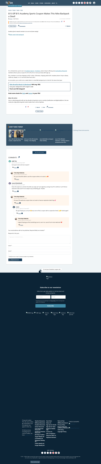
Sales (18, 10)
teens (30, 93)
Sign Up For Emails (51, 424)
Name (10, 245)
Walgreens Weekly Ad (40, 441)
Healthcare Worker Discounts (40, 432)
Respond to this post (13, 233)
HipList (68, 26)
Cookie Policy (28, 435)
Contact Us (49, 431)
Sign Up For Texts (50, 426)
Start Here (49, 421)
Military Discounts (40, 422)
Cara (11, 19)
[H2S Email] (66, 21)
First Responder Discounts (39, 429)
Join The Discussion (39, 152)
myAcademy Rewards (61, 71)
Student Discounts (40, 424)
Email (10, 251)
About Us (48, 422)
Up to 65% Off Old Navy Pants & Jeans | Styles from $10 (16, 139)
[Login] (94, 3)
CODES (36, 3)
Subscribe (50, 306)
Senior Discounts (39, 426)
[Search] (56, 3)
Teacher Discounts (40, 421)
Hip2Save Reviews (51, 437)
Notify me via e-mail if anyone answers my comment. (21, 256)
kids (23, 93)
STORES (41, 3)
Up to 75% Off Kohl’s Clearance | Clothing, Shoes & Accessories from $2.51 (62, 140)
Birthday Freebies (40, 434)
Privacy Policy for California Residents (63, 427)
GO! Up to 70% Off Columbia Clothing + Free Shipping (31, 139)
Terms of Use (61, 421)
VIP (29, 3)
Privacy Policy (61, 424)
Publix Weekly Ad (39, 443)
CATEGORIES (47, 3)
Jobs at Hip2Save (50, 433)
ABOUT (53, 3)
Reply (15, 167)
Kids (22, 10)
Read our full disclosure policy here (25, 23)
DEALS (32, 3)
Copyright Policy (62, 431)
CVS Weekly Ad (39, 438)
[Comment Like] (21, 168)
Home (9, 10)
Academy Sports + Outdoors (32, 71)
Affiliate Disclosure (63, 422)
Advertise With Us (51, 435)
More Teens (13, 26)
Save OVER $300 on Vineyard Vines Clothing (46, 139)
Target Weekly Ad (39, 436)
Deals (14, 10)
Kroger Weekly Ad (39, 445)
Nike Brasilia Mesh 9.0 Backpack (20, 84)
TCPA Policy (61, 429)
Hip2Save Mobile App (50, 429)
